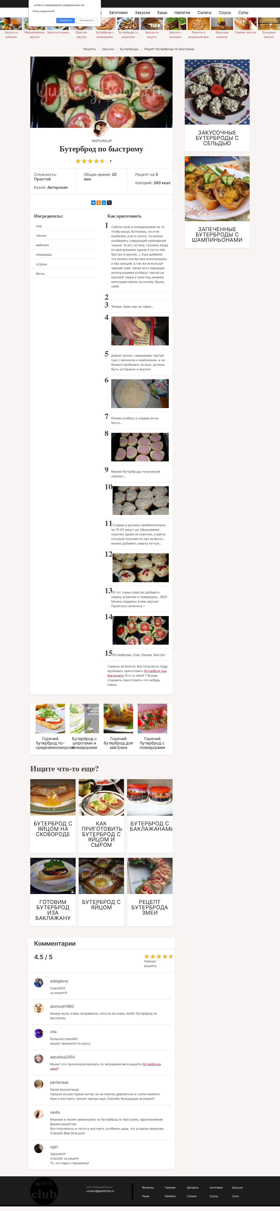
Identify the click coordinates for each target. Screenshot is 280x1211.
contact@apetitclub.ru (100, 1191)
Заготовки (118, 12)
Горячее (170, 1187)
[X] (109, 202)
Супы (243, 12)
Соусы (225, 12)
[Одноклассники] (98, 202)
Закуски (142, 12)
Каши (162, 12)
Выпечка (148, 1187)
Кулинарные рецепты (44, 1191)
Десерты (193, 1187)
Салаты (205, 12)
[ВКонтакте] (93, 202)
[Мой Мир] (104, 202)
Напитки (182, 12)
